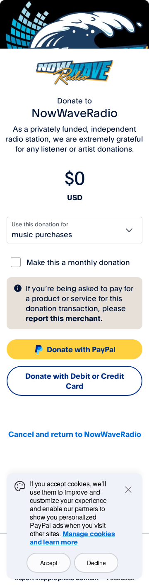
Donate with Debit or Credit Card (74, 380)
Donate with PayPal (81, 349)
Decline (96, 563)
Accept (48, 563)
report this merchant (63, 318)
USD (74, 197)
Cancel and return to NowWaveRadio (74, 434)
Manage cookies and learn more (72, 538)
